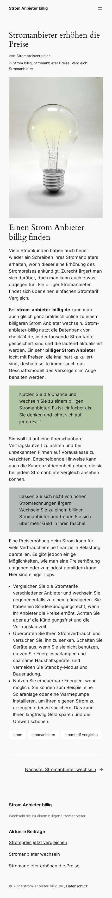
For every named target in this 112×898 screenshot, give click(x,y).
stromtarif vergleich (81, 734)
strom (17, 734)
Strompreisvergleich (33, 55)
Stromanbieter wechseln (34, 854)
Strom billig (22, 63)
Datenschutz (77, 886)
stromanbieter (43, 734)
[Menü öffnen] (100, 8)
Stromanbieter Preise (52, 63)
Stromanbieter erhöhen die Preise (44, 865)
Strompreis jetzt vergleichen (38, 842)
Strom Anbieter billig (28, 8)
